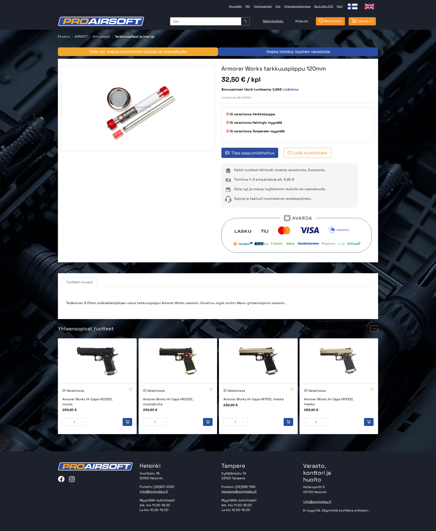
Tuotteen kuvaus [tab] (79, 282)
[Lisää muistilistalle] (130, 389)
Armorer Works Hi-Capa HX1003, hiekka (329, 401)
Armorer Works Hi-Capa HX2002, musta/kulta (168, 401)
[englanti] (369, 6)
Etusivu (64, 36)
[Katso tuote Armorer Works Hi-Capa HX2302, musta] (97, 361)
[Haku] (245, 21)
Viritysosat (101, 36)
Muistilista (332, 21)
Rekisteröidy (273, 21)
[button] (366, 328)
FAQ (247, 6)
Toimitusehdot (263, 6)
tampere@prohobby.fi (239, 491)
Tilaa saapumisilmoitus (252, 152)
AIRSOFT (81, 36)
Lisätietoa (291, 89)
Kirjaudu (301, 21)
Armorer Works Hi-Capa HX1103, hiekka (253, 399)
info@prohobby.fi (154, 491)
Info (277, 6)
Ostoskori (365, 21)
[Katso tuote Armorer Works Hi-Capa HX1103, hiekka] (258, 361)
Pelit (339, 6)
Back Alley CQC (323, 6)
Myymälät (235, 6)
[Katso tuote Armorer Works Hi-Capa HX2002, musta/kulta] (178, 361)
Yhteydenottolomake (297, 6)
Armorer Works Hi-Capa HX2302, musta (87, 401)
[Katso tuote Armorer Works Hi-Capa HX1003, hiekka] (339, 361)
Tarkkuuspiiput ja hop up (134, 36)
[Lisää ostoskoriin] (127, 422)
